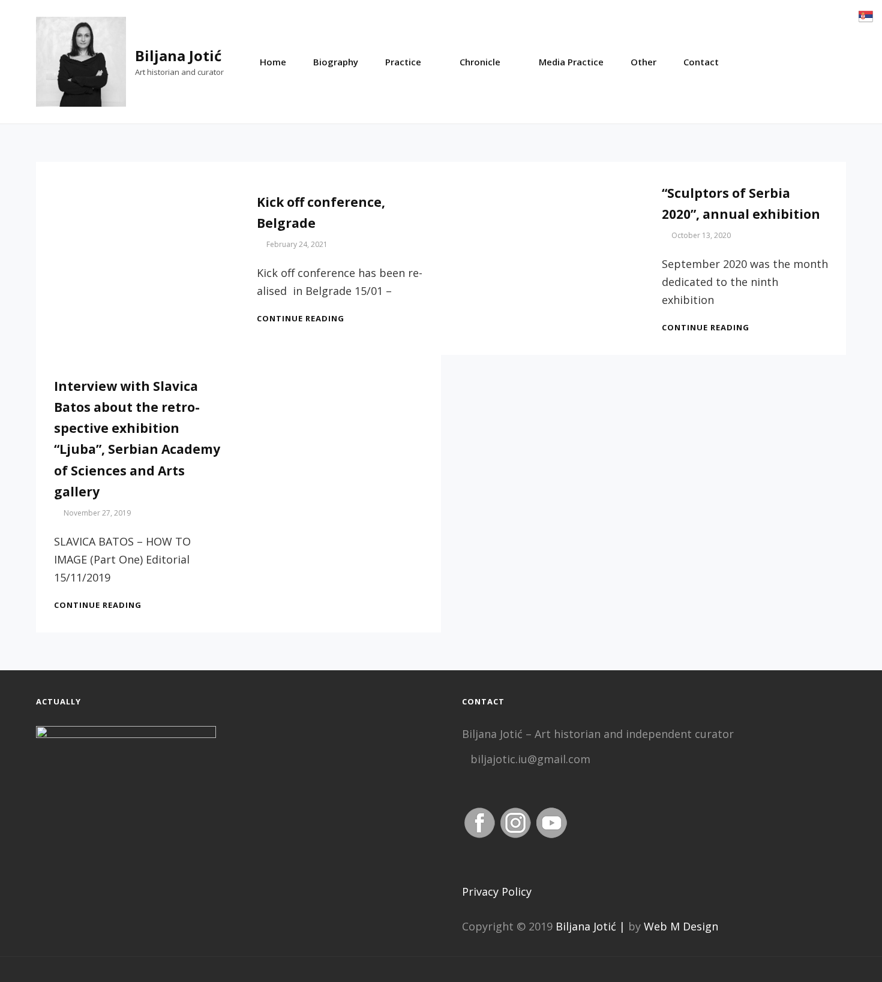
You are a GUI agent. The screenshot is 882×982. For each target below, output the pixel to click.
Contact (701, 62)
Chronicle (480, 62)
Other (643, 62)
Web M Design (681, 926)
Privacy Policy (497, 891)
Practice (403, 62)
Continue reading (300, 318)
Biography (335, 62)
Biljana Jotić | (590, 926)
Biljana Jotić (178, 55)
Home (273, 62)
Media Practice (571, 62)
